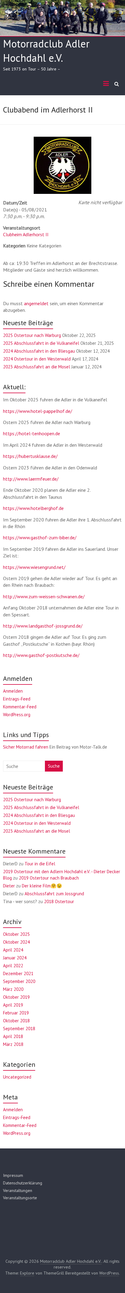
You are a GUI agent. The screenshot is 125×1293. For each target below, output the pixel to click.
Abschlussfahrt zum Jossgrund (54, 893)
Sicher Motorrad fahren (25, 747)
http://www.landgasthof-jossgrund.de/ (43, 626)
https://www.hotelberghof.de (33, 508)
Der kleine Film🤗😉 (42, 886)
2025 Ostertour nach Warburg (32, 335)
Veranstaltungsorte (20, 1197)
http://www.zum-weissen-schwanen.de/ (44, 596)
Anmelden (13, 691)
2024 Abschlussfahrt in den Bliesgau (39, 351)
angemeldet (36, 303)
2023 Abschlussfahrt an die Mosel (36, 367)
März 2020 (13, 989)
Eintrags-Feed (16, 699)
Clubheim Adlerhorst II (26, 234)
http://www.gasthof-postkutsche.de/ (41, 655)
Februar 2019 (16, 1013)
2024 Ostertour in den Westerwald (37, 359)
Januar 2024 (14, 958)
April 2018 (13, 1036)
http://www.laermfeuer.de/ (31, 479)
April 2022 (13, 965)
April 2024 (13, 950)
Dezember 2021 (18, 973)
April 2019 (13, 1005)
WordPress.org (16, 714)
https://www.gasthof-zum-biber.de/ (39, 537)
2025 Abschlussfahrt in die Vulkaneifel (41, 343)
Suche (54, 766)
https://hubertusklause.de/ (30, 456)
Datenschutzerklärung (22, 1183)
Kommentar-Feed (19, 707)
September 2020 (19, 981)
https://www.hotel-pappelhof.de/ (37, 411)
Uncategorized (17, 1077)
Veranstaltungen (17, 1190)
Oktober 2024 (16, 942)
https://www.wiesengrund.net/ (34, 567)
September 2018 (19, 1028)
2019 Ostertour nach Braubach (49, 878)
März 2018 (13, 1044)
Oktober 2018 (16, 1021)
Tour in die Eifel (40, 864)
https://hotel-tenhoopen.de (31, 433)
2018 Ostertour (59, 901)
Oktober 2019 (16, 997)
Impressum (13, 1175)
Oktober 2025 (16, 934)
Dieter (9, 886)
